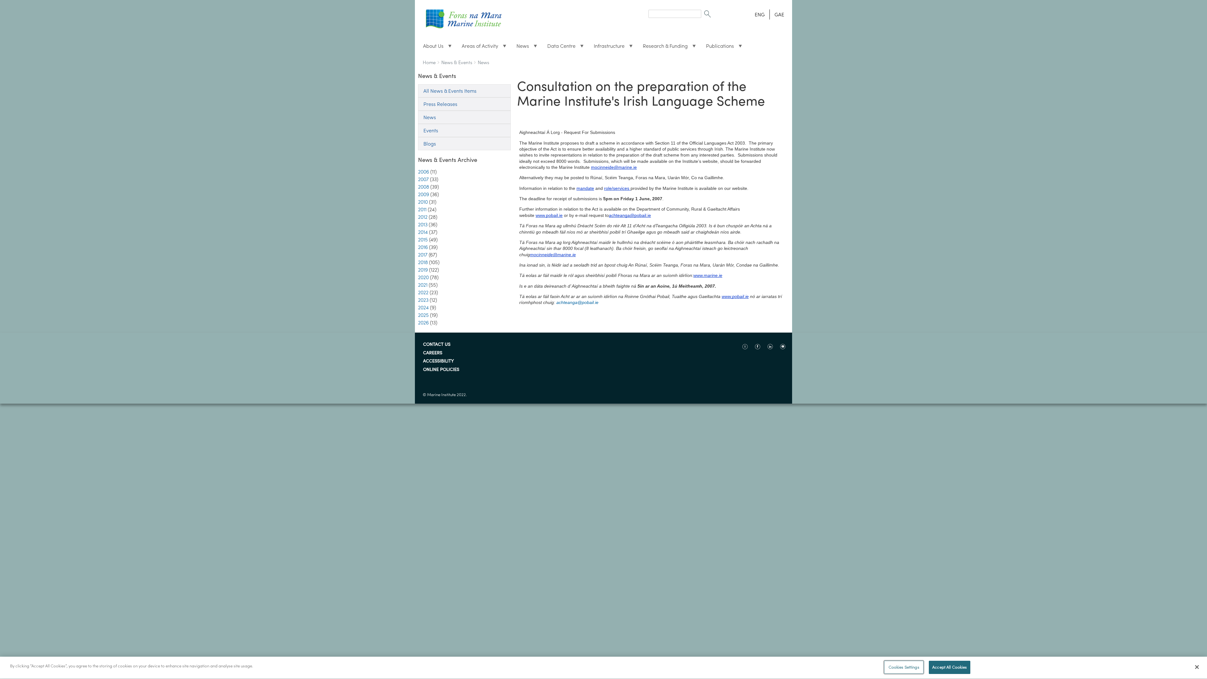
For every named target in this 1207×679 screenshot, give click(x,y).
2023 (423, 300)
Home (429, 62)
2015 (423, 239)
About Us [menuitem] (431, 47)
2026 (423, 322)
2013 (422, 224)
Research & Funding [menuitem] (663, 47)
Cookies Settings (904, 667)
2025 (423, 315)
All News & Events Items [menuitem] (450, 91)
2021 (422, 285)
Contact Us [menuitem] (436, 344)
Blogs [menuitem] (429, 144)
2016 (423, 247)
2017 (422, 254)
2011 (422, 209)
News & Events (456, 62)
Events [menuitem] (430, 130)
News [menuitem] (520, 47)
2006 (423, 171)
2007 (423, 179)
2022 (423, 292)
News (483, 62)
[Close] (1197, 667)
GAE (779, 14)
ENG (760, 14)
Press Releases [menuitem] (440, 104)
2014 (423, 232)
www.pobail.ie (549, 215)
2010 (423, 202)
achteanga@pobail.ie (630, 215)
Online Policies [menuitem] (441, 369)
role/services (616, 188)
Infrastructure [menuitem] (607, 47)
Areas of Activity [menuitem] (477, 47)
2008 (423, 187)
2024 (423, 307)
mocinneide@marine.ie (614, 167)
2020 (423, 277)
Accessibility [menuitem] (438, 361)
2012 (422, 217)
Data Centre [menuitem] (559, 47)
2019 (423, 270)
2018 (423, 262)
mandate (585, 188)
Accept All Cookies (949, 667)
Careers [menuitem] (432, 353)
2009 (423, 194)
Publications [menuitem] (717, 47)
